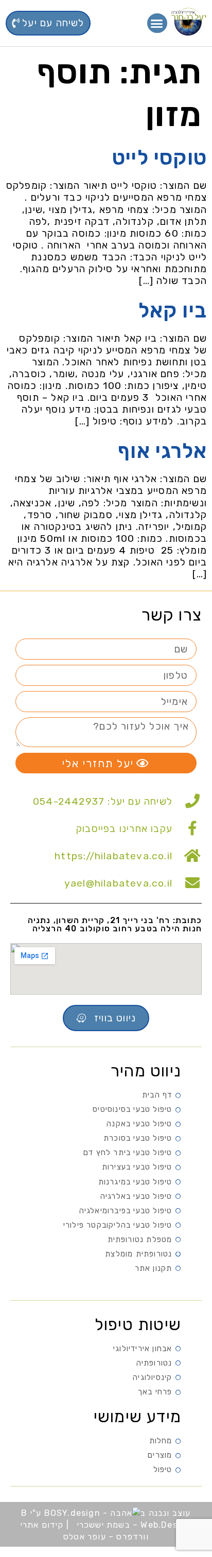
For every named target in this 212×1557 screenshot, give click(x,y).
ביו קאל (172, 310)
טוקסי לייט (159, 158)
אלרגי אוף (162, 451)
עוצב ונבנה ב (165, 1513)
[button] (157, 23)
